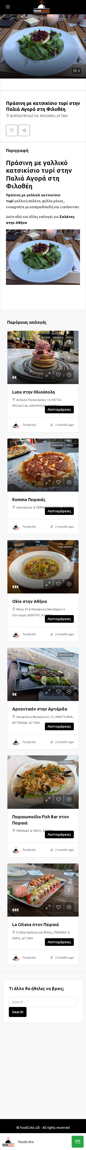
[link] (43, 357)
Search (17, 1012)
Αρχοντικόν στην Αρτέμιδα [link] (39, 708)
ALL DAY (45, 337)
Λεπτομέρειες (59, 409)
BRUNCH (58, 337)
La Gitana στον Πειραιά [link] (35, 924)
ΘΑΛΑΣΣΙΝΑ (66, 654)
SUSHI (69, 870)
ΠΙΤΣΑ (69, 337)
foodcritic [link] (29, 424)
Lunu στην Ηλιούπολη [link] (33, 392)
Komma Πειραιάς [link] (28, 499)
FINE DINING (65, 547)
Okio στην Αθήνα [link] (29, 601)
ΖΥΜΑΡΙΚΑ (57, 445)
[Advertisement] (43, 1074)
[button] (43, 46)
